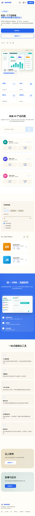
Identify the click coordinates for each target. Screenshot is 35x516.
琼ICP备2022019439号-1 (6, 508)
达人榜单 (6, 511)
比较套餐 (9, 486)
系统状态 (21, 511)
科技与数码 (8, 225)
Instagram (13, 210)
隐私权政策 (27, 511)
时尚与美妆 (8, 223)
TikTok (6, 210)
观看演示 (16, 36)
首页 (2, 511)
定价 (11, 511)
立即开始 (16, 30)
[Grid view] (24, 236)
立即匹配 (29, 129)
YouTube (21, 210)
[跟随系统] (19, 2)
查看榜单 (9, 462)
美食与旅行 (8, 228)
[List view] (27, 236)
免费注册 (31, 2)
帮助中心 (16, 511)
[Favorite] (26, 247)
